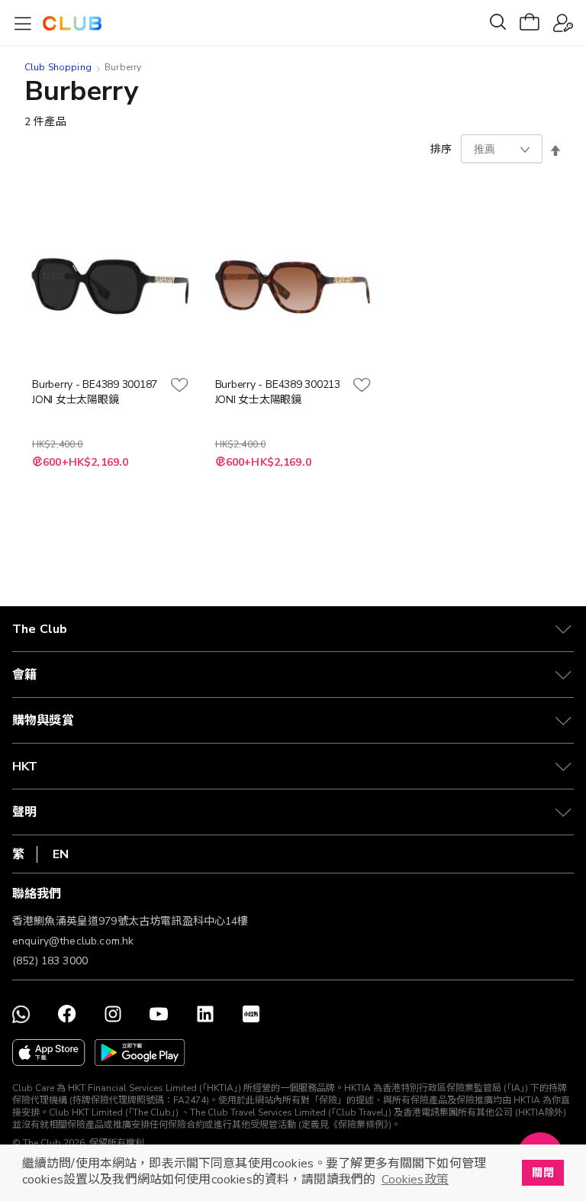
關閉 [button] (542, 1172)
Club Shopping (58, 67)
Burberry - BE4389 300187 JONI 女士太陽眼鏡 (94, 392)
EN (61, 854)
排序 (441, 149)
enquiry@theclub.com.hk (73, 941)
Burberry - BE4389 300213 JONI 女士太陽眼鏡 (277, 392)
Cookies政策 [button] (415, 1179)
